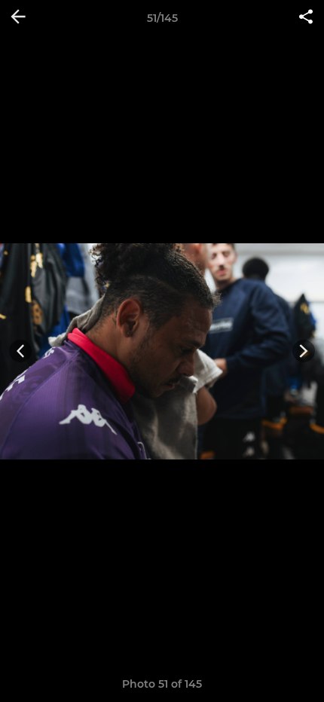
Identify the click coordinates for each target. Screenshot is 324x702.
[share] (306, 18)
